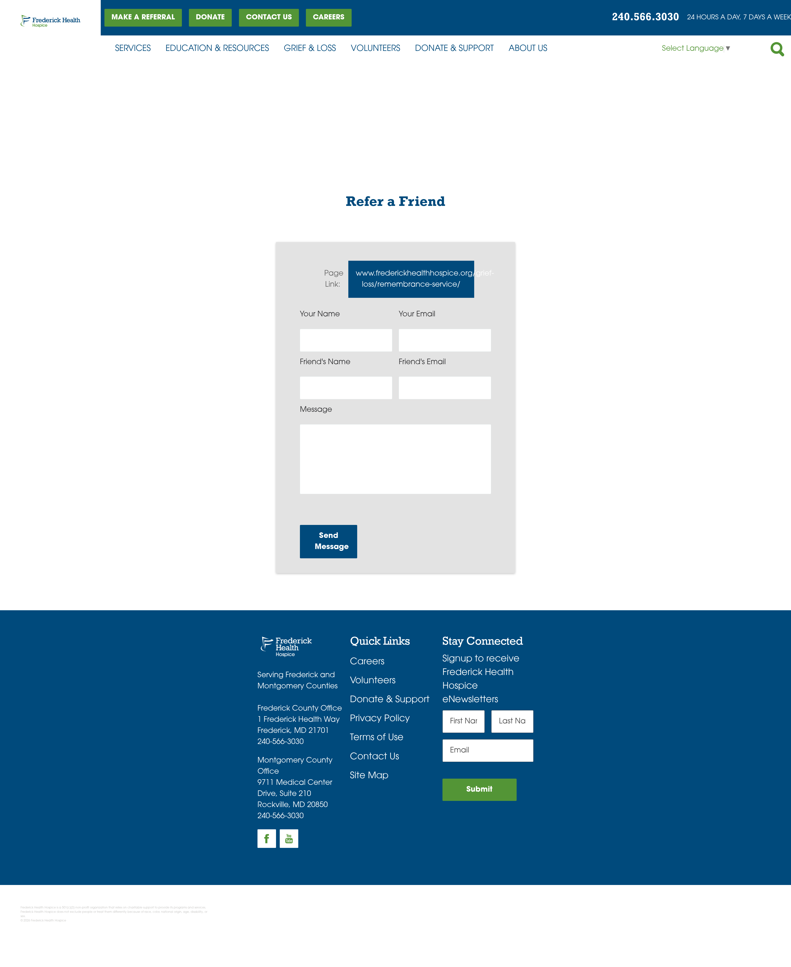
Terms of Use (377, 737)
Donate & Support (454, 49)
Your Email (417, 314)
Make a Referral (143, 17)
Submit (479, 789)
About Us (528, 49)
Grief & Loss (310, 49)
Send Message (332, 541)
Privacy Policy (380, 718)
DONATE (210, 17)
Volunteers (375, 49)
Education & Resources (217, 49)
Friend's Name (325, 362)
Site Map (369, 775)
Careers (328, 17)
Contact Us (269, 17)
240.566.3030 (645, 17)
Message (316, 410)
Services (133, 49)
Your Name (320, 314)
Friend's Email (422, 362)
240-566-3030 (280, 742)
